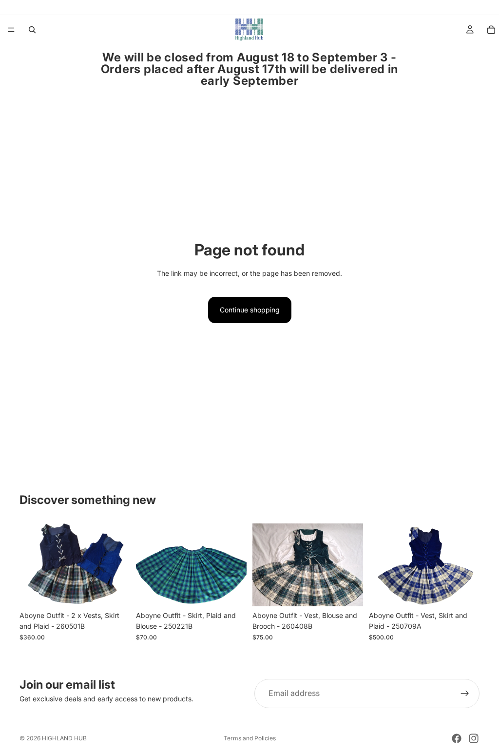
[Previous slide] (30, 565)
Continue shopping (250, 310)
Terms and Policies (250, 738)
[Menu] (11, 30)
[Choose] (115, 591)
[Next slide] (119, 565)
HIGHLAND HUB (64, 738)
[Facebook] (456, 738)
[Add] (464, 591)
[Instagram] (474, 738)
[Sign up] (465, 693)
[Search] (32, 29)
